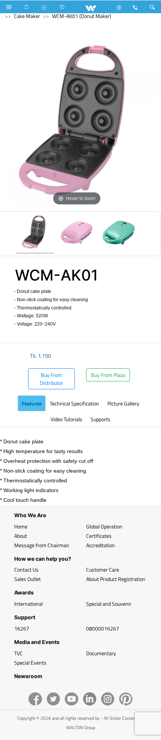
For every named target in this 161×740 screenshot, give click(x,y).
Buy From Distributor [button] (51, 379)
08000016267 (102, 628)
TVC (18, 653)
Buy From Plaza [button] (108, 375)
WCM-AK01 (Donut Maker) (81, 16)
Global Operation (104, 526)
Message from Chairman (41, 545)
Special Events (30, 662)
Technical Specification (74, 403)
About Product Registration (115, 579)
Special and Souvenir (108, 604)
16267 (21, 628)
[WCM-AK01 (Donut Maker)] (35, 234)
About (20, 536)
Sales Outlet (27, 579)
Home (20, 526)
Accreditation (100, 545)
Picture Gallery (123, 403)
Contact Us (26, 569)
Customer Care (102, 569)
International (28, 604)
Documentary (101, 653)
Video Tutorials (66, 419)
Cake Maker (27, 16)
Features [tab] (32, 403)
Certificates (99, 536)
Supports (100, 419)
